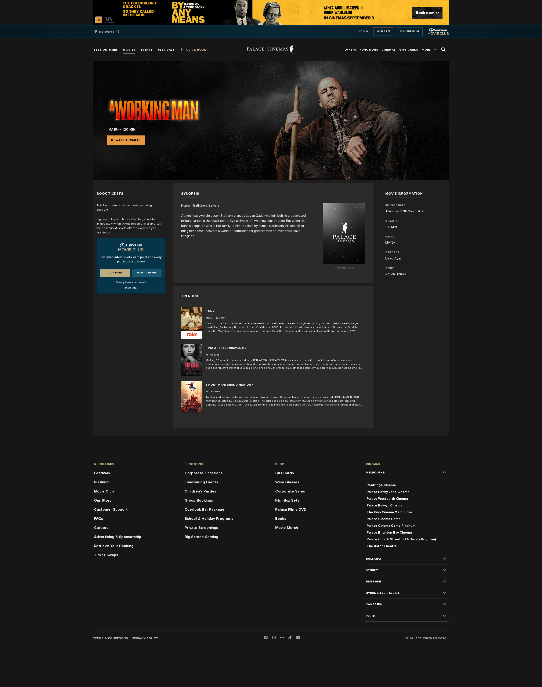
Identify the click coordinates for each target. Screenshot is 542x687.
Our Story (102, 500)
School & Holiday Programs (209, 518)
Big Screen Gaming (201, 536)
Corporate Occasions (204, 473)
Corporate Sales (290, 491)
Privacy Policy (145, 638)
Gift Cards (284, 473)
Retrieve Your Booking (114, 546)
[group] (111, 31)
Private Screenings (201, 527)
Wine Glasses (287, 482)
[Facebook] (266, 638)
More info (131, 288)
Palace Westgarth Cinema (387, 499)
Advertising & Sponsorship (117, 536)
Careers (101, 527)
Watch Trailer (128, 140)
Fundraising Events (201, 482)
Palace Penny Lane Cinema (388, 492)
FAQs (98, 518)
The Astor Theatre (382, 546)
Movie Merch (286, 527)
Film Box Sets (287, 500)
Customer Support (111, 509)
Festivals (102, 473)
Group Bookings (199, 500)
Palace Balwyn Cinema (384, 505)
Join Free (383, 31)
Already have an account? (131, 282)
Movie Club (104, 491)
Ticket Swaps (106, 555)
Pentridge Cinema (381, 485)
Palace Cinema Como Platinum (391, 526)
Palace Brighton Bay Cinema (389, 532)
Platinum (102, 482)
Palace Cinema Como (384, 519)
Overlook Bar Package (204, 509)
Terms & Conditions (110, 638)
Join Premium (409, 31)
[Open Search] (443, 49)
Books (280, 518)
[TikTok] (290, 637)
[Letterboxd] (282, 637)
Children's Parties (200, 491)
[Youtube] (298, 638)
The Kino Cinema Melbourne (389, 512)
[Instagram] (274, 638)
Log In (363, 31)
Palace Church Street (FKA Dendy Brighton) (401, 539)
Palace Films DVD (291, 509)
